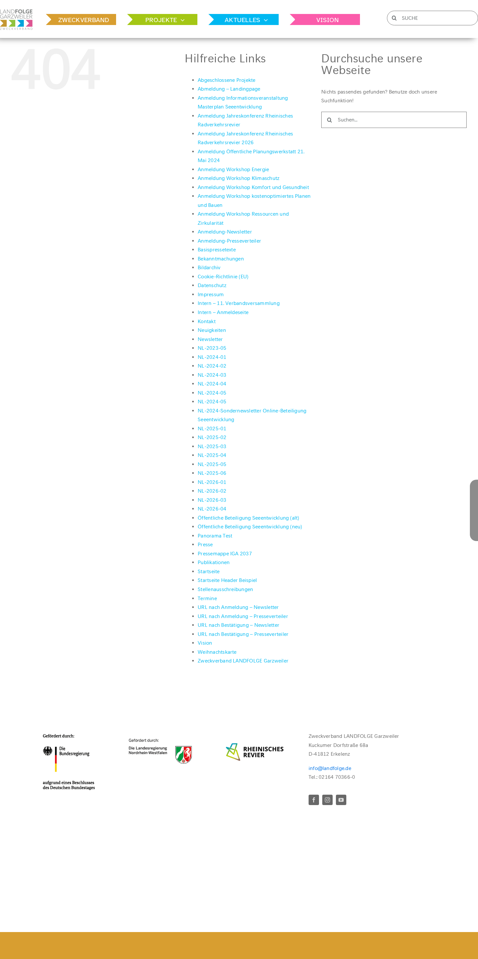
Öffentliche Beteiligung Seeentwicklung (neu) (250, 527)
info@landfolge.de (330, 768)
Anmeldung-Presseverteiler (229, 241)
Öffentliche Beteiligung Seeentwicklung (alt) (248, 518)
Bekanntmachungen (221, 259)
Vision (205, 643)
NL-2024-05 (212, 393)
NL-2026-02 (212, 491)
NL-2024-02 (212, 366)
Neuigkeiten (212, 330)
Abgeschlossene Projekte (227, 80)
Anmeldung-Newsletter (225, 232)
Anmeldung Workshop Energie (233, 169)
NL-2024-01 (212, 357)
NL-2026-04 (212, 509)
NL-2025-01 (212, 428)
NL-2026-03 (212, 500)
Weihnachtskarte (217, 652)
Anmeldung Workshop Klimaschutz (238, 178)
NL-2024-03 (212, 375)
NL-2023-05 (212, 348)
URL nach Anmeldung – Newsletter (238, 607)
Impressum (211, 294)
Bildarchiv (209, 267)
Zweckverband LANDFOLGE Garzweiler (243, 661)
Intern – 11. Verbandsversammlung (239, 303)
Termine (207, 598)
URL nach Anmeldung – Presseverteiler (243, 616)
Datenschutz (212, 285)
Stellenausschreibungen (225, 589)
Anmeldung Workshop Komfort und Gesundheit (253, 187)
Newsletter (210, 339)
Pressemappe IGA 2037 (225, 553)
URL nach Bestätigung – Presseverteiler (243, 634)
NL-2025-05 (212, 464)
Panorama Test (215, 536)
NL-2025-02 (212, 437)
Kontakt (207, 321)
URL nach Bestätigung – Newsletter (238, 625)
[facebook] (314, 800)
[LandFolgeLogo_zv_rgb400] (16, 12)
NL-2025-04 (212, 455)
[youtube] (341, 800)
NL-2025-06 (212, 473)
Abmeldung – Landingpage (229, 89)
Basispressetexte (217, 249)
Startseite (208, 571)
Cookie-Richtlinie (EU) (223, 276)
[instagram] (327, 800)
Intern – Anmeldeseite (223, 312)
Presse (205, 544)
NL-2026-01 (212, 482)
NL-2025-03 (212, 446)
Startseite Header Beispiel (227, 580)
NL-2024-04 (212, 384)
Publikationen (214, 562)
